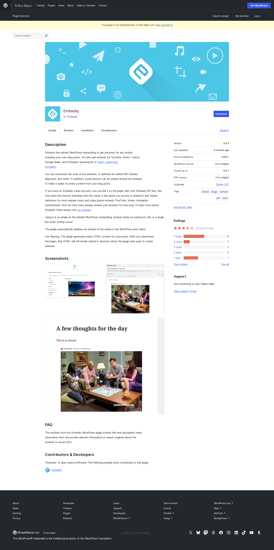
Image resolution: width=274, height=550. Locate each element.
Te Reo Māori (49, 533)
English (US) (222, 184)
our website (84, 209)
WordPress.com (223, 503)
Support (224, 130)
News (16, 508)
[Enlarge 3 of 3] (160, 322)
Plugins (67, 513)
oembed (224, 192)
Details (52, 130)
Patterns (67, 518)
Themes (67, 508)
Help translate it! (164, 25)
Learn (116, 503)
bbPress (219, 513)
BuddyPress (221, 518)
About (16, 503)
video (225, 198)
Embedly (72, 116)
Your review (180, 264)
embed (205, 192)
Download (221, 113)
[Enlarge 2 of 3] (160, 268)
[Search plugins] (46, 35)
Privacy (16, 518)
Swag (168, 518)
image (214, 192)
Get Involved (170, 503)
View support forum (185, 291)
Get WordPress (259, 5)
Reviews (69, 130)
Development (109, 130)
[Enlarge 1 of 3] (99, 268)
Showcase (68, 503)
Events (167, 508)
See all (225, 264)
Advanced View (183, 207)
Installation (87, 130)
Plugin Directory (21, 16)
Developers (119, 513)
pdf (218, 198)
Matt (218, 508)
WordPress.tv (121, 518)
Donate (169, 513)
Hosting (17, 513)
